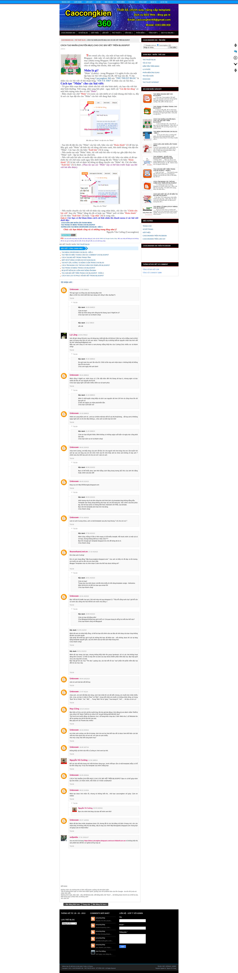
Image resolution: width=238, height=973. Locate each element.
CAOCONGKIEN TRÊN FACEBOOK (155, 236)
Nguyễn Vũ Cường (79, 760)
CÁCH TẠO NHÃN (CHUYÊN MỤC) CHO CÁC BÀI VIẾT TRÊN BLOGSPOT (164, 120)
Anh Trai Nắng (101, 951)
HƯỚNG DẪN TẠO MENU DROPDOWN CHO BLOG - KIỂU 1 (82, 227)
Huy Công (74, 709)
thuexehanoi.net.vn (79, 552)
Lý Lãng (73, 335)
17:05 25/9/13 (84, 289)
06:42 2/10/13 (84, 447)
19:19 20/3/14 (84, 730)
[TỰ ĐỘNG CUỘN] (235, 65)
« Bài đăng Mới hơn (72, 904)
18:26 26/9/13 (90, 307)
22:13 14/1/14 (84, 709)
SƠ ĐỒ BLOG (83, 33)
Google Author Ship (111, 238)
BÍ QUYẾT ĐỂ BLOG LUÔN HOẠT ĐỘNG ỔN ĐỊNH (79, 270)
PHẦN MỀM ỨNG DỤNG (151, 73)
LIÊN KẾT (105, 33)
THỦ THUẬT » (117, 33)
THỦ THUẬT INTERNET (151, 82)
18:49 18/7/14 (84, 747)
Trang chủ (86, 904)
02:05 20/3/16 (84, 775)
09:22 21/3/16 (84, 790)
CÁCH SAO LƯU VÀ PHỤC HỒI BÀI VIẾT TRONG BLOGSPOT (83, 276)
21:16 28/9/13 (90, 395)
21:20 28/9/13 (90, 431)
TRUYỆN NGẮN (148, 76)
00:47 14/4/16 (84, 820)
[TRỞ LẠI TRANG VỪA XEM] (235, 53)
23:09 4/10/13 (90, 614)
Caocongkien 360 (103, 78)
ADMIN (174, 966)
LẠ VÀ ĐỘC (147, 69)
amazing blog (100, 918)
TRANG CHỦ (147, 226)
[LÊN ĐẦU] (235, 46)
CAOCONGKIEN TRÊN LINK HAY (154, 239)
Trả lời (72, 298)
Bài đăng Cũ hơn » (100, 904)
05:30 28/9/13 (90, 359)
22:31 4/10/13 (84, 596)
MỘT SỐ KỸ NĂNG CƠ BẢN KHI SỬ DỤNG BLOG (78, 260)
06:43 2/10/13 (84, 481)
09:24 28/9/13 (84, 375)
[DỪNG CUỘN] (235, 59)
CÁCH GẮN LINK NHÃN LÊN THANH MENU (76, 223)
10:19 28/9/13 (84, 413)
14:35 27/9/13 (82, 335)
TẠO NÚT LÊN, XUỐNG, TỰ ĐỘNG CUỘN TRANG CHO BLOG (83, 263)
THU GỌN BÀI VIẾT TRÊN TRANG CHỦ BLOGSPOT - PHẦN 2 (83, 273)
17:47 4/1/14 (83, 692)
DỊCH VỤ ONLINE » (167, 33)
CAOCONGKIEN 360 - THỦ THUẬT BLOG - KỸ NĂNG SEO (88, 968)
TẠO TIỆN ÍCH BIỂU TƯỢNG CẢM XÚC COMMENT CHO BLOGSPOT (85, 255)
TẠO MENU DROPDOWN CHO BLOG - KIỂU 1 (77, 252)
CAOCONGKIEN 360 (68, 33)
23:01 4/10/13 (90, 578)
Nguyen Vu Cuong (171, 968)
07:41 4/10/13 (84, 517)
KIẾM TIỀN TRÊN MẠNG (151, 66)
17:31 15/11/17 (84, 837)
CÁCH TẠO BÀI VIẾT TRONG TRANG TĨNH (76, 257)
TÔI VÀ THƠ (147, 63)
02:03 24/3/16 (98, 808)
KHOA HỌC (146, 79)
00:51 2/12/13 (81, 651)
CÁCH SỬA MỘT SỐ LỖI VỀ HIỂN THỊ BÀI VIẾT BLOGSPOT (165, 194)
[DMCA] (69, 236)
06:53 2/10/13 (90, 497)
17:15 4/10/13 (93, 552)
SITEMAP (168, 966)
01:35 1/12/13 (81, 630)
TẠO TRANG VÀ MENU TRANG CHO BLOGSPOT (78, 225)
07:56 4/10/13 (90, 533)
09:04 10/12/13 (84, 679)
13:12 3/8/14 (90, 323)
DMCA (101, 238)
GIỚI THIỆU (95, 33)
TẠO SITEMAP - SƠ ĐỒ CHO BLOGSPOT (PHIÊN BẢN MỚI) (163, 157)
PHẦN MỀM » (140, 33)
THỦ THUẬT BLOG (149, 60)
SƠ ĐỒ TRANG (148, 229)
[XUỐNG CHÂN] (235, 72)
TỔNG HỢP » (153, 33)
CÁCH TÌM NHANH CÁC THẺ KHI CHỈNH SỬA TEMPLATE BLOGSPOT (165, 182)
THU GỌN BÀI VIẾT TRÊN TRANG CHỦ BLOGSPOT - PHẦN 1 (164, 169)
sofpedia (74, 837)
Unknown (74, 289)
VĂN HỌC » (129, 33)
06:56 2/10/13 (90, 467)
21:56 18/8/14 (93, 760)
